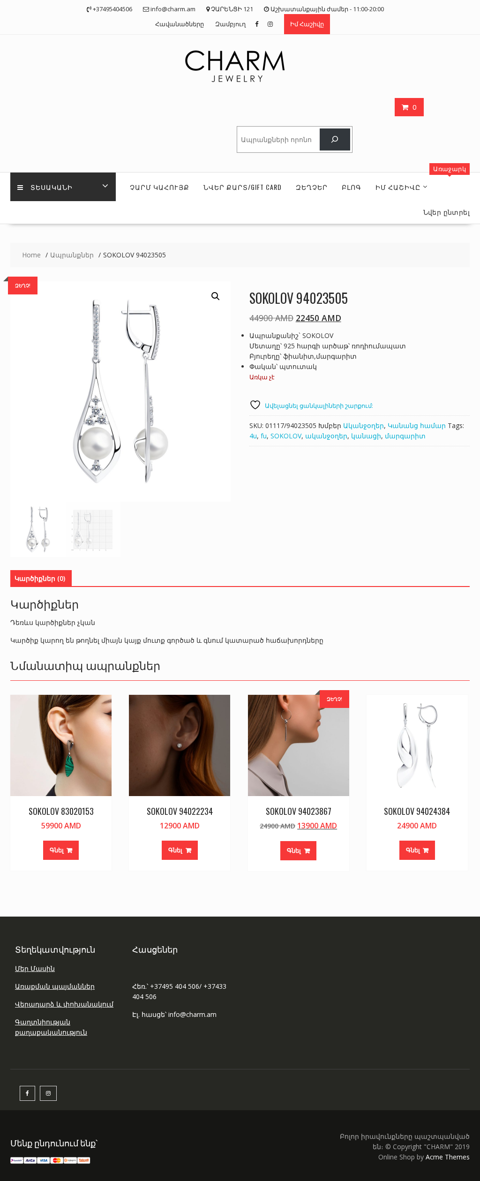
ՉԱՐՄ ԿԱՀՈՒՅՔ (159, 187)
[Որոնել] (335, 139)
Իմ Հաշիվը (307, 24)
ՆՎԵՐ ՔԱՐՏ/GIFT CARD (242, 187)
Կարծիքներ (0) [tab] (40, 578)
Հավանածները (179, 24)
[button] (215, 296)
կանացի (366, 435)
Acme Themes (448, 1156)
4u (253, 435)
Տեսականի (51, 187)
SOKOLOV (285, 435)
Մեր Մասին (35, 968)
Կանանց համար (417, 425)
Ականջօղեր (363, 425)
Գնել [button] (57, 850)
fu (264, 435)
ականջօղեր (326, 435)
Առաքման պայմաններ (55, 986)
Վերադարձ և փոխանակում (64, 1004)
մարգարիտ (405, 435)
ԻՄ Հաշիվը (397, 187)
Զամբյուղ (230, 24)
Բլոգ (351, 187)
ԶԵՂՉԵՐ (312, 187)
